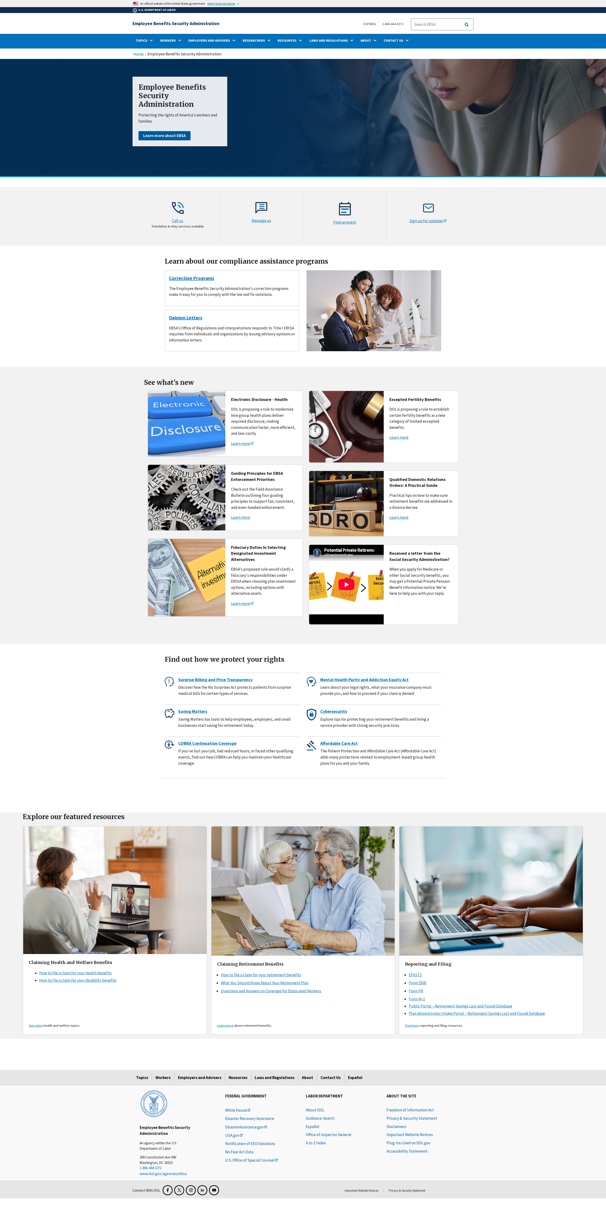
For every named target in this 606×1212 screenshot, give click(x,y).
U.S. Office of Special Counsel (250, 1160)
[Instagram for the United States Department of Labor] (191, 1190)
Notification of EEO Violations (250, 1143)
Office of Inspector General (328, 1134)
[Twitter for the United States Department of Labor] (179, 1190)
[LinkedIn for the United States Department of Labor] (202, 1190)
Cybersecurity (333, 711)
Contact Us (331, 1077)
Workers (163, 1077)
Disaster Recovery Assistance (249, 1118)
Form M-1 (417, 999)
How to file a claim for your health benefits (75, 973)
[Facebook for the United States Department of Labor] (168, 1190)
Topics (142, 1077)
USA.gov (232, 1135)
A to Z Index (316, 1142)
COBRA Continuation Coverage (207, 743)
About (307, 1077)
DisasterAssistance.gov (244, 1127)
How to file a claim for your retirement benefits (261, 974)
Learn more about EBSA (164, 135)
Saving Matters (192, 711)
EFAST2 (415, 974)
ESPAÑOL (370, 24)
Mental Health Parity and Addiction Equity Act (364, 679)
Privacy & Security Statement (412, 1118)
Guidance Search (320, 1118)
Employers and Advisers (199, 1077)
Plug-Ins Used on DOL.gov (408, 1142)
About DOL (315, 1110)
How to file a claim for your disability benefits (77, 980)
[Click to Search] (466, 24)
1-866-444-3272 (392, 24)
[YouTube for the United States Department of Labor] (214, 1190)
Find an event (344, 222)
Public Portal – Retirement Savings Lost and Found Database (460, 1006)
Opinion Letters (185, 317)
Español (355, 1077)
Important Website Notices (410, 1134)
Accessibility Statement (407, 1151)
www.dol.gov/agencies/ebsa (163, 1173)
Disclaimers (396, 1126)
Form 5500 (417, 983)
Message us (261, 220)
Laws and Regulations (274, 1077)
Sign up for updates (426, 220)
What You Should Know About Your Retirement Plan (264, 983)
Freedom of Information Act (410, 1110)
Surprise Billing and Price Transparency (215, 679)
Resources (238, 1077)
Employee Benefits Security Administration (176, 23)
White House (236, 1110)
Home (138, 54)
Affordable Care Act (339, 743)
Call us (177, 220)
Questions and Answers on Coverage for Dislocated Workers (271, 991)
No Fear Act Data (239, 1151)
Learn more (240, 443)
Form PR (416, 991)
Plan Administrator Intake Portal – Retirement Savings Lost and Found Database (477, 1013)
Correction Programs (191, 278)
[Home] (154, 1103)
